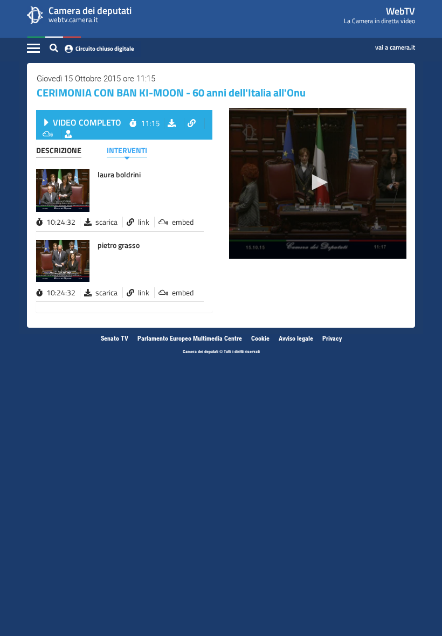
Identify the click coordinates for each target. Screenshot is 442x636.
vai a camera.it (395, 45)
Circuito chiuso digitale (104, 48)
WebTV (400, 11)
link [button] (143, 222)
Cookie (260, 338)
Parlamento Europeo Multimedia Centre (189, 338)
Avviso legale (296, 338)
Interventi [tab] (127, 150)
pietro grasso (119, 245)
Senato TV (114, 338)
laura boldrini (119, 174)
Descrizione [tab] (58, 150)
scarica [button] (106, 222)
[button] (318, 182)
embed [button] (183, 222)
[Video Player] (317, 183)
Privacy (332, 338)
